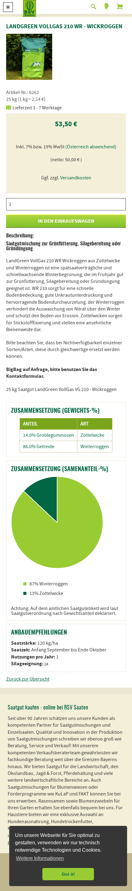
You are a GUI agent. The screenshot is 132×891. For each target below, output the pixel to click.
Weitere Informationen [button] (40, 858)
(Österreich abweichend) (90, 147)
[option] (29, 57)
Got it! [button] (68, 874)
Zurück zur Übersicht (27, 679)
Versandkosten (75, 178)
